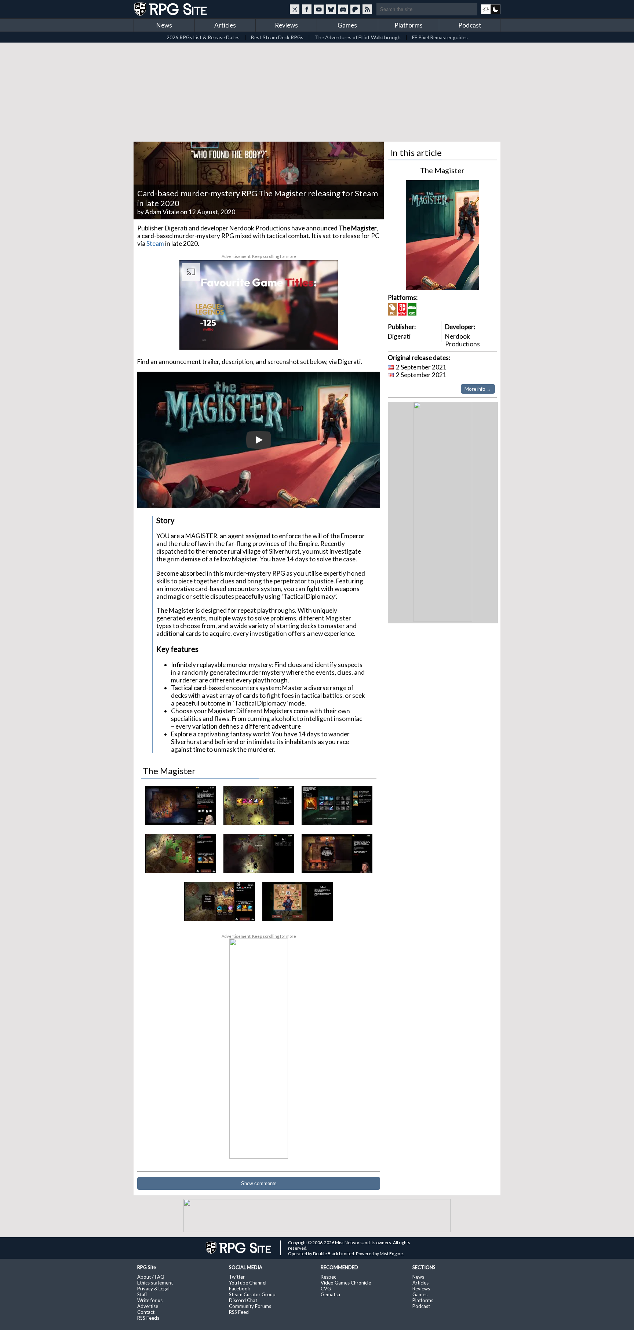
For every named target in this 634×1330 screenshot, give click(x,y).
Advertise (147, 1306)
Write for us (150, 1300)
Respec (328, 1277)
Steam (155, 243)
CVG (326, 1288)
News (164, 25)
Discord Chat (243, 1300)
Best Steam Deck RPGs (277, 37)
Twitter (237, 1277)
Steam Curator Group (252, 1294)
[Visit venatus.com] (324, 338)
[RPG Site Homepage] (171, 9)
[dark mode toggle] (490, 9)
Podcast (469, 25)
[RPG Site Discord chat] (343, 9)
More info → (477, 389)
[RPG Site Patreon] (355, 9)
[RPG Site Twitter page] (294, 9)
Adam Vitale (162, 212)
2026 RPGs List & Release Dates (203, 37)
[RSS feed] (367, 9)
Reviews (286, 25)
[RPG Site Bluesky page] (331, 9)
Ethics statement (155, 1283)
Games (347, 25)
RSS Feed (239, 1312)
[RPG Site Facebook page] (306, 9)
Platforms (408, 25)
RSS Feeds (148, 1318)
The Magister (442, 170)
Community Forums (250, 1306)
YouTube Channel (247, 1283)
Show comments (259, 1183)
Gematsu (330, 1294)
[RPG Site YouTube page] (319, 9)
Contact (145, 1312)
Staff (142, 1294)
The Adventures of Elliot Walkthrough (358, 37)
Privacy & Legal (153, 1288)
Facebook (239, 1288)
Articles (225, 25)
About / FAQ (150, 1277)
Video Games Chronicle (346, 1283)
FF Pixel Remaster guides (440, 37)
